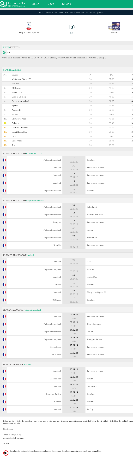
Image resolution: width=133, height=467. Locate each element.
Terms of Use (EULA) (12, 435)
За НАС (6, 444)
